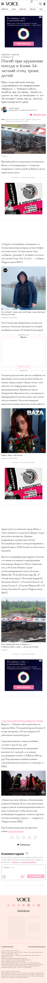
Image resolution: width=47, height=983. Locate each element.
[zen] (23, 905)
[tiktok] (33, 905)
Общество (5, 55)
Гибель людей (25, 119)
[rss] (8, 905)
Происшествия (35, 119)
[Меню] (2, 3)
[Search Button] (40, 3)
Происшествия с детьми (13, 121)
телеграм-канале (16, 831)
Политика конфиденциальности (37, 946)
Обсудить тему (39, 115)
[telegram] (18, 905)
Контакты (23, 910)
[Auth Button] (44, 3)
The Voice (12, 4)
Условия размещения (7, 946)
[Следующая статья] (23, 885)
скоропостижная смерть (13, 119)
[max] (38, 905)
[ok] (28, 905)
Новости (15, 55)
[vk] (13, 905)
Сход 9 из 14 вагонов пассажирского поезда (22, 720)
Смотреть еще (23, 367)
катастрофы (24, 121)
